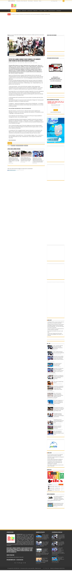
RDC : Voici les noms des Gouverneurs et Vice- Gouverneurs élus (57, 364)
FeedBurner (59, 112)
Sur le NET (50, 452)
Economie (30, 10)
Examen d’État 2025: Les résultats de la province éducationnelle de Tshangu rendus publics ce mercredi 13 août (14, 159)
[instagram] (55, 1)
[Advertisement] (50, 5)
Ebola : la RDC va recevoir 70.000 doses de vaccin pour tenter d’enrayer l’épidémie (42, 544)
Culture (41, 10)
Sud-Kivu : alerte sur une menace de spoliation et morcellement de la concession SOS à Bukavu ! (42, 536)
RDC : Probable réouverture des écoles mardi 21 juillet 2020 (61, 543)
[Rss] (51, 1)
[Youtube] (54, 1)
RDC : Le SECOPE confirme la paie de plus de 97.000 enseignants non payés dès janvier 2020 (58, 536)
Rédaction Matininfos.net (13, 62)
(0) (20, 170)
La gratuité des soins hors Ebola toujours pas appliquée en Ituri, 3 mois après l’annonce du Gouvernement (55, 462)
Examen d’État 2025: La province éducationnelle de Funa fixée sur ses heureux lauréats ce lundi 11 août (26, 159)
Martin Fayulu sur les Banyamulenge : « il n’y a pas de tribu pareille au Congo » (23, 14)
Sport (46, 10)
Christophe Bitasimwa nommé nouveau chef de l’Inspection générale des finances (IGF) (58, 504)
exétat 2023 (13, 145)
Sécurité (24, 10)
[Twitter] (53, 1)
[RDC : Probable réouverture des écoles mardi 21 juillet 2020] (50, 353)
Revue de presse (52, 10)
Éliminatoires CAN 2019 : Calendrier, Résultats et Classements (57, 427)
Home (9, 34)
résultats (26, 145)
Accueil (9, 10)
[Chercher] (63, 1)
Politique (19, 10)
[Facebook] (52, 1)
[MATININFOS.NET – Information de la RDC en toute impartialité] (13, 5)
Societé (36, 10)
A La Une (13, 10)
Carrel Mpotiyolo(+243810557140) (58, 568)
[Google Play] (56, 1)
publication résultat (20, 145)
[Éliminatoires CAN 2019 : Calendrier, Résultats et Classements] (50, 427)
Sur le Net (50, 320)
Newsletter (59, 10)
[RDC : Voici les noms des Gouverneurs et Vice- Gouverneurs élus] (50, 365)
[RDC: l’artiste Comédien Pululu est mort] (50, 383)
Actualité (30, 62)
